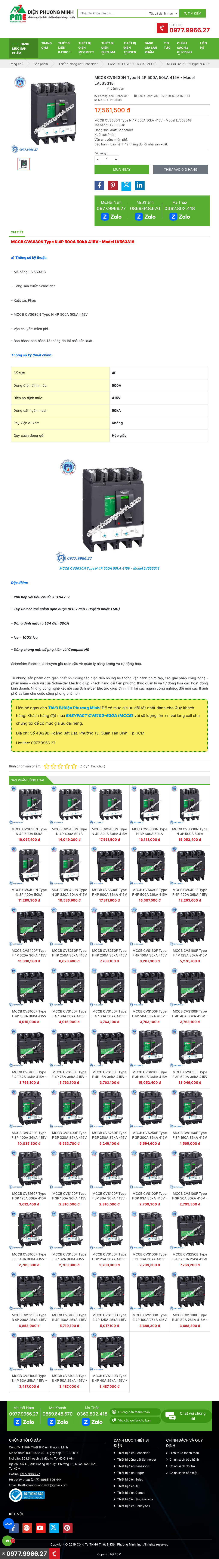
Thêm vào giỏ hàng (180, 169)
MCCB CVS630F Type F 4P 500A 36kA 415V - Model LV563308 (149, 894)
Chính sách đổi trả (182, 1466)
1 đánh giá (115, 88)
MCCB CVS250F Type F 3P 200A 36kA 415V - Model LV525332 (149, 1137)
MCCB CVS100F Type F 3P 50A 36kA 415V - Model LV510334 (189, 1198)
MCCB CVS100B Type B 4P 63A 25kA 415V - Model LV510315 (29, 1380)
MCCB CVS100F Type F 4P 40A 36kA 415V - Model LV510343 (189, 1016)
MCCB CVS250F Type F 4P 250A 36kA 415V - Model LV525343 (69, 955)
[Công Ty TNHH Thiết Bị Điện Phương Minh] (42, 13)
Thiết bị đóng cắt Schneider (136, 1459)
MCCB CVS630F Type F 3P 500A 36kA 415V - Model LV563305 (189, 1076)
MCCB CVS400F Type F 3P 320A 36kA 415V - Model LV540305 (69, 1137)
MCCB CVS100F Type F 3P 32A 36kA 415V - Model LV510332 (69, 1259)
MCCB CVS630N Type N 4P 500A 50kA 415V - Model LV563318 (109, 568)
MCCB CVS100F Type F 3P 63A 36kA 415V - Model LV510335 (149, 1198)
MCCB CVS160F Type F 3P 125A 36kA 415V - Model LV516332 (29, 1198)
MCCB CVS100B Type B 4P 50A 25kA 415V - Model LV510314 (69, 1380)
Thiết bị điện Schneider (133, 1453)
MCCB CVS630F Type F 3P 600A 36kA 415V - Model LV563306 (149, 1076)
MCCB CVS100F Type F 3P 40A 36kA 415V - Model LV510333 (29, 1259)
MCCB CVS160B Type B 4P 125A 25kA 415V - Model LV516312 (109, 1319)
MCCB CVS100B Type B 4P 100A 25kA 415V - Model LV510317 (149, 1319)
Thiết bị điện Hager (130, 1473)
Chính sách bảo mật (183, 1473)
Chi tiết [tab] (17, 232)
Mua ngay (121, 169)
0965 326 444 (51, 1479)
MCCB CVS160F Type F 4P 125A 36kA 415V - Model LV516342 (190, 955)
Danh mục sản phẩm (20, 48)
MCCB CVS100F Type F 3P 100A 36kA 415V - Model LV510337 (69, 1198)
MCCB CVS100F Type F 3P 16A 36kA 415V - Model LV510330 (149, 1259)
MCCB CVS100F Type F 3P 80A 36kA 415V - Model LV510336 (109, 1198)
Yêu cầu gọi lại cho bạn (134, 1420)
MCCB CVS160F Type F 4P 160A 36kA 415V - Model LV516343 (149, 955)
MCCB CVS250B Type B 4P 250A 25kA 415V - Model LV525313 (189, 1259)
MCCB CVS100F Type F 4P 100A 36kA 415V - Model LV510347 (29, 1016)
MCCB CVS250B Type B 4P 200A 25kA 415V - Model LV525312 (29, 1319)
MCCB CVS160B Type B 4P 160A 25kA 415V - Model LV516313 (69, 1319)
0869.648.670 (145, 208)
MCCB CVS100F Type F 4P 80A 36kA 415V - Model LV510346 (69, 1016)
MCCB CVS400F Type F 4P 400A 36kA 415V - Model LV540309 (189, 894)
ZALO (8, 1523)
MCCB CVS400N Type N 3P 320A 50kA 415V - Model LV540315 (69, 894)
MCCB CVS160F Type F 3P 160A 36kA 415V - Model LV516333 (190, 1137)
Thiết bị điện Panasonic (133, 1466)
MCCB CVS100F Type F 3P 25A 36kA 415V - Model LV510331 (109, 1259)
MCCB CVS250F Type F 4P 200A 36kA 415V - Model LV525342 (109, 955)
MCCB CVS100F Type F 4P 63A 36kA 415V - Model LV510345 (109, 1016)
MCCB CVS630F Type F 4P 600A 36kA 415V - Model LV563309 (109, 894)
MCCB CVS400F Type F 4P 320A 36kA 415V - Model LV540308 (29, 955)
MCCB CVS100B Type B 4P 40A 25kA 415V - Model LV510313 (109, 1380)
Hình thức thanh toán (184, 1453)
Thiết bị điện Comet (131, 1492)
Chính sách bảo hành (184, 1459)
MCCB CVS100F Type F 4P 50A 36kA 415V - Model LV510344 (149, 1016)
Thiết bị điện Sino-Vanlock (135, 1499)
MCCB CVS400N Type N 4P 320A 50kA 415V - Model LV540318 (109, 833)
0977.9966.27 (111, 208)
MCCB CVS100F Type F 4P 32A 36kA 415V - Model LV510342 (29, 1076)
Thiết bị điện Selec (130, 1479)
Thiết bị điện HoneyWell (133, 1506)
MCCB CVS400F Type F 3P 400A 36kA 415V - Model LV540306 (29, 1137)
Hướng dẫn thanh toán (134, 1412)
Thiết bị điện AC (128, 1486)
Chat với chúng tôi (193, 1416)
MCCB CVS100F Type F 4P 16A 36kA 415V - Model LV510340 (109, 1076)
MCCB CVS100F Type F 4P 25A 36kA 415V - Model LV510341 (69, 1076)
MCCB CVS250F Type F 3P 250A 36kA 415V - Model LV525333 (109, 1137)
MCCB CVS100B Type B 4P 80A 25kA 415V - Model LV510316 (189, 1319)
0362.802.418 (179, 208)
